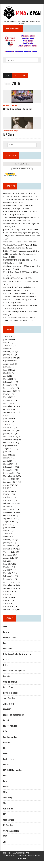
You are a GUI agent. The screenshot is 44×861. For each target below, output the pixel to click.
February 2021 (9, 430)
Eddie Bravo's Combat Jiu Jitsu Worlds (17, 654)
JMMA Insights (8, 703)
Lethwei (6, 720)
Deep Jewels (7, 648)
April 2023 (7, 376)
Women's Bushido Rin (11, 830)
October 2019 (9, 479)
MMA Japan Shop (11, 855)
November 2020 (10, 439)
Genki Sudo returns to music (17, 109)
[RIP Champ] (22, 127)
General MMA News (10, 105)
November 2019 (10, 476)
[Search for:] (22, 145)
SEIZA (5, 792)
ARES (5, 626)
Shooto (5, 803)
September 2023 (10, 360)
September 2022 (10, 391)
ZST (4, 841)
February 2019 (9, 503)
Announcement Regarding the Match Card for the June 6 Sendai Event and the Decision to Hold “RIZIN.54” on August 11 (21, 220)
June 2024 (7, 339)
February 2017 (9, 576)
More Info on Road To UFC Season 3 (18, 272)
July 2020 (7, 451)
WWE (5, 836)
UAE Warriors (8, 808)
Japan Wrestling (9, 698)
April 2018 (7, 533)
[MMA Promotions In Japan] (18, 1)
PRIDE (5, 753)
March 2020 (8, 463)
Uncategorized (8, 819)
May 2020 (7, 457)
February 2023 (9, 382)
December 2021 (10, 403)
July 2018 (7, 524)
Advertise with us (34, 855)
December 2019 (10, 473)
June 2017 (7, 564)
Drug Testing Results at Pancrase (17, 281)
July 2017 (7, 561)
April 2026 (7, 336)
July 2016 (7, 594)
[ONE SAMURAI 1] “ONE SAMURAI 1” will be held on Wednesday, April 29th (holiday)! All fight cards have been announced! (21, 232)
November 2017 (10, 548)
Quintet (6, 764)
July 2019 (7, 488)
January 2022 (9, 400)
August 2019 (8, 485)
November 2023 (10, 357)
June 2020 (7, 454)
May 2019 (7, 494)
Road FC (6, 786)
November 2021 (10, 406)
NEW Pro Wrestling (10, 725)
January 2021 (9, 433)
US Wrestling (8, 825)
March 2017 (8, 573)
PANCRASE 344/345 (11, 278)
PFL (4, 748)
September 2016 (10, 588)
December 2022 (10, 388)
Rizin (5, 781)
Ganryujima (7, 676)
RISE (4, 775)
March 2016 (8, 606)
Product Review (8, 759)
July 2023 (7, 366)
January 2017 (9, 579)
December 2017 (10, 545)
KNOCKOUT (7, 709)
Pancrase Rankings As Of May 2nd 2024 (20, 311)
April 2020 (7, 461)
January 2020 (9, 470)
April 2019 (7, 497)
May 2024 (7, 342)
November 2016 (10, 585)
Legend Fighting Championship (14, 714)
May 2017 (7, 567)
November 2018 (10, 512)
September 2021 (10, 412)
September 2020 (10, 445)
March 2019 (8, 500)
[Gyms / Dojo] (13, 1)
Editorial (6, 659)
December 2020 (10, 436)
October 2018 (9, 515)
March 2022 (8, 397)
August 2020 (8, 448)
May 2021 (7, 421)
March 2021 (8, 427)
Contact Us (22, 855)
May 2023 (7, 373)
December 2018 (10, 509)
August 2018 (8, 521)
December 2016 (10, 582)
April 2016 (7, 603)
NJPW (5, 731)
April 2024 (7, 345)
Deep (5, 643)
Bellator (6, 632)
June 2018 (7, 527)
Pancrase (6, 742)
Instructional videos (10, 692)
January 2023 (9, 385)
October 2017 (9, 552)
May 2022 (7, 394)
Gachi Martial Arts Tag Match (14, 670)
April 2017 (7, 570)
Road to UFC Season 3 (12, 293)
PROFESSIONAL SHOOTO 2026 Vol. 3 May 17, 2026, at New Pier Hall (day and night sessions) (21, 199)
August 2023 (8, 363)
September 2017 (10, 555)
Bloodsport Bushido (10, 637)
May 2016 (7, 600)
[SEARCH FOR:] (22, 59)
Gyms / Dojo (7, 853)
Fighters (6, 665)
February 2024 (9, 351)
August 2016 (8, 591)
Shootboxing (7, 797)
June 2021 (7, 418)
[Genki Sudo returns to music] (22, 101)
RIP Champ (9, 134)
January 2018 (9, 542)
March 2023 (8, 379)
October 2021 (9, 409)
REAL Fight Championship (12, 770)
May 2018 (7, 530)
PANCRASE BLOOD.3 (12, 247)
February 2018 (9, 539)
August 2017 (8, 558)
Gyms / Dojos (8, 687)
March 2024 (8, 348)
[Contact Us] (26, 1)
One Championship (10, 737)
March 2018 (8, 536)
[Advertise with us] (30, 1)
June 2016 (7, 597)
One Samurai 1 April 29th (14, 193)
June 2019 (7, 491)
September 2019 (10, 482)
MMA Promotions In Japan (21, 853)
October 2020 (9, 442)
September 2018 (10, 518)
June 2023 (7, 370)
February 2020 (9, 467)
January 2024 (9, 354)
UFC (4, 814)
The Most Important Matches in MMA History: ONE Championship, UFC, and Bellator (19, 299)
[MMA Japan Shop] (22, 1)
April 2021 (7, 424)
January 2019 (9, 506)
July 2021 (7, 415)
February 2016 (9, 609)
